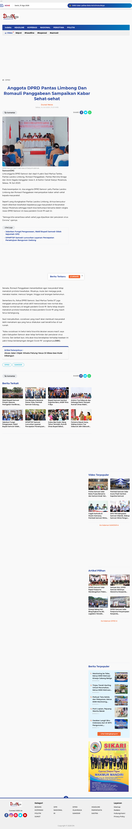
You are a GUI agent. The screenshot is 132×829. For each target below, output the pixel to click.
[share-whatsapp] (90, 112)
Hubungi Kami (119, 813)
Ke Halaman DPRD (108, 621)
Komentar (11, 113)
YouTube (27, 818)
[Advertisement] (66, 56)
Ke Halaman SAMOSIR (108, 525)
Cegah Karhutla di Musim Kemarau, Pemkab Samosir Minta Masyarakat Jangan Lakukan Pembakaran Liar (97, 516)
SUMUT (37, 817)
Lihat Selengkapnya (108, 734)
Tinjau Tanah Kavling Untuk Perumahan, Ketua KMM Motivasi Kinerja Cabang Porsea (102, 687)
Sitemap (117, 807)
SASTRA (95, 813)
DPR (55, 807)
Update (75, 277)
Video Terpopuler (98, 474)
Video (10, 33)
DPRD (19, 33)
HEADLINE (19, 27)
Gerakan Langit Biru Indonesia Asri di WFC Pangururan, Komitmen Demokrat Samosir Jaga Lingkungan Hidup (102, 722)
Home (7, 5)
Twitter (21, 818)
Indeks (8, 27)
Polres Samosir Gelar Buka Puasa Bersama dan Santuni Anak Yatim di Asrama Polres (97, 494)
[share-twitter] (85, 112)
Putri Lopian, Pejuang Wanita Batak (102, 710)
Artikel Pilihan (96, 570)
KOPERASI (32, 27)
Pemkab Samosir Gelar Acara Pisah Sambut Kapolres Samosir (119, 494)
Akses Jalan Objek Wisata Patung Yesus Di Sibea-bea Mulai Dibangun (33, 354)
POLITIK (71, 27)
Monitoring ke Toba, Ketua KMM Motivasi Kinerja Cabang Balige (102, 675)
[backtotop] (66, 798)
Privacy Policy (119, 817)
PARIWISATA (97, 810)
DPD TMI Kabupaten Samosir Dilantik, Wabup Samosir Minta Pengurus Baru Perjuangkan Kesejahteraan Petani (120, 516)
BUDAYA (38, 807)
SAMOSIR (55, 33)
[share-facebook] (81, 112)
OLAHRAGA (77, 810)
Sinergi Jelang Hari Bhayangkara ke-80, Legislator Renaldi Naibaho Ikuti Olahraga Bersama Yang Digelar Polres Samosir (97, 611)
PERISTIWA (58, 27)
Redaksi (117, 810)
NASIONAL (45, 27)
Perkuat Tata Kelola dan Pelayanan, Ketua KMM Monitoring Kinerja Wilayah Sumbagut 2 (102, 699)
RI (54, 813)
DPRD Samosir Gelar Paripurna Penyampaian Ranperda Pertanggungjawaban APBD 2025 (119, 611)
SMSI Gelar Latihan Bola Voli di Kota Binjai (88, 5)
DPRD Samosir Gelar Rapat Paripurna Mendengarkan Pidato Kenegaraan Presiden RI (97, 589)
